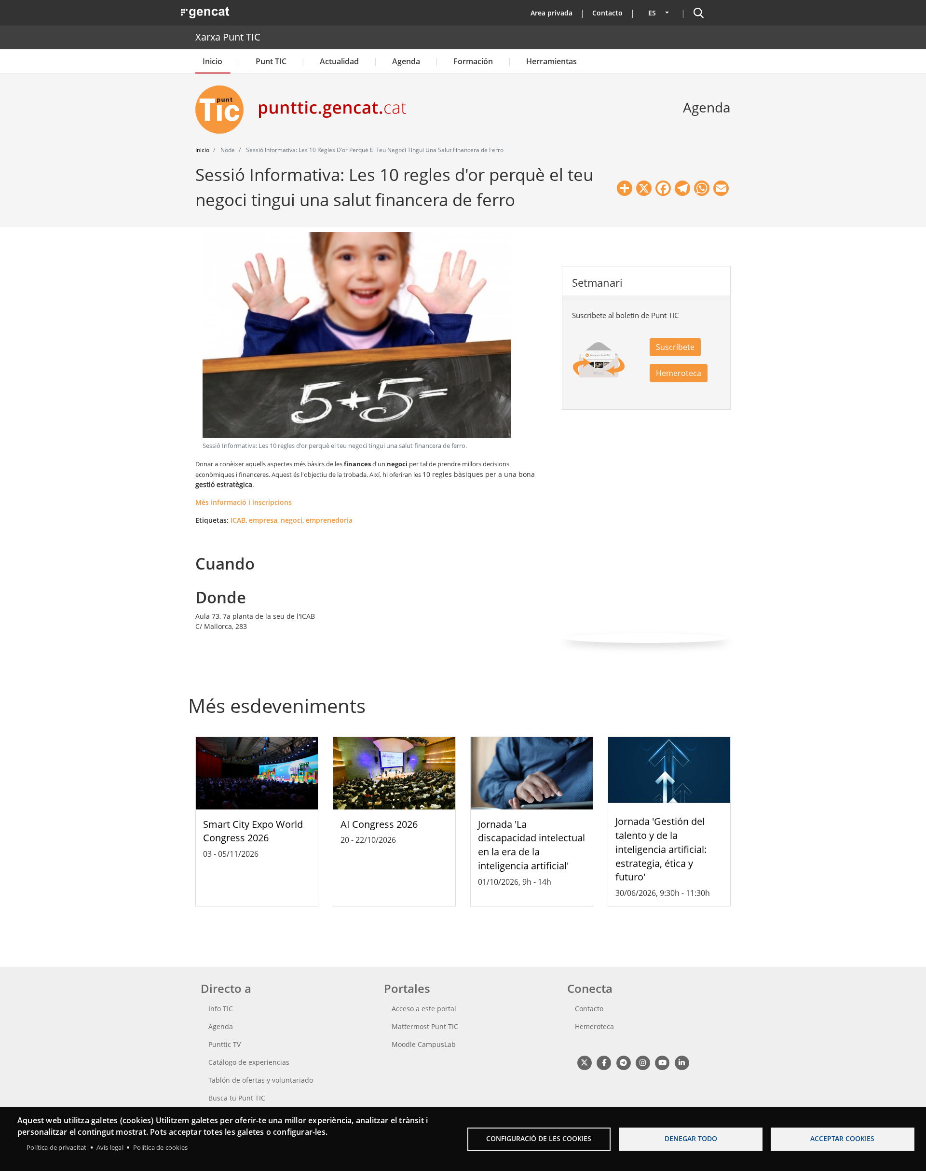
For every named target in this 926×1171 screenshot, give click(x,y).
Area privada (551, 12)
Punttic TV (224, 1044)
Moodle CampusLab (424, 1044)
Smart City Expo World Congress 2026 (253, 831)
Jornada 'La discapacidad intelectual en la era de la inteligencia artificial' (531, 845)
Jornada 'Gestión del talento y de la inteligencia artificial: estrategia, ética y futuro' (661, 849)
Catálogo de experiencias (248, 1062)
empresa (263, 520)
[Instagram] (643, 1062)
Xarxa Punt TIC (227, 36)
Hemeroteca (678, 373)
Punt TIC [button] (271, 61)
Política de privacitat (56, 1147)
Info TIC (220, 1008)
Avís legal (109, 1147)
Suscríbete (675, 347)
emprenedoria (329, 520)
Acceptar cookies (842, 1138)
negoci (291, 520)
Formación (473, 61)
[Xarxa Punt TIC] (223, 109)
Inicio (212, 61)
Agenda (406, 61)
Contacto (607, 12)
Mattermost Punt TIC (425, 1026)
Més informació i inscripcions (243, 502)
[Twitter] (584, 1062)
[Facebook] (604, 1062)
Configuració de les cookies (538, 1138)
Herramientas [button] (551, 61)
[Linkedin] (682, 1062)
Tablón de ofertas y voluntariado (260, 1080)
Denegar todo (691, 1138)
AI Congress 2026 (379, 824)
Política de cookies (160, 1147)
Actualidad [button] (339, 61)
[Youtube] (662, 1062)
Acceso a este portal (424, 1008)
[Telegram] (623, 1062)
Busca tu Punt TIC (236, 1097)
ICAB (238, 520)
